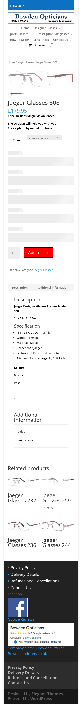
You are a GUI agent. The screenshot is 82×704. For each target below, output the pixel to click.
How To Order (19, 40)
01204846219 (17, 6)
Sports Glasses (18, 34)
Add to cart (38, 252)
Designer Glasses (45, 28)
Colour (17, 140)
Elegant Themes (47, 693)
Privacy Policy (23, 567)
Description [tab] (20, 287)
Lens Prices (41, 40)
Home (25, 28)
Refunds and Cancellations (35, 581)
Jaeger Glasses (25, 62)
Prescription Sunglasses (53, 34)
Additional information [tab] (52, 287)
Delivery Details (25, 574)
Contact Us (60, 40)
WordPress (41, 698)
